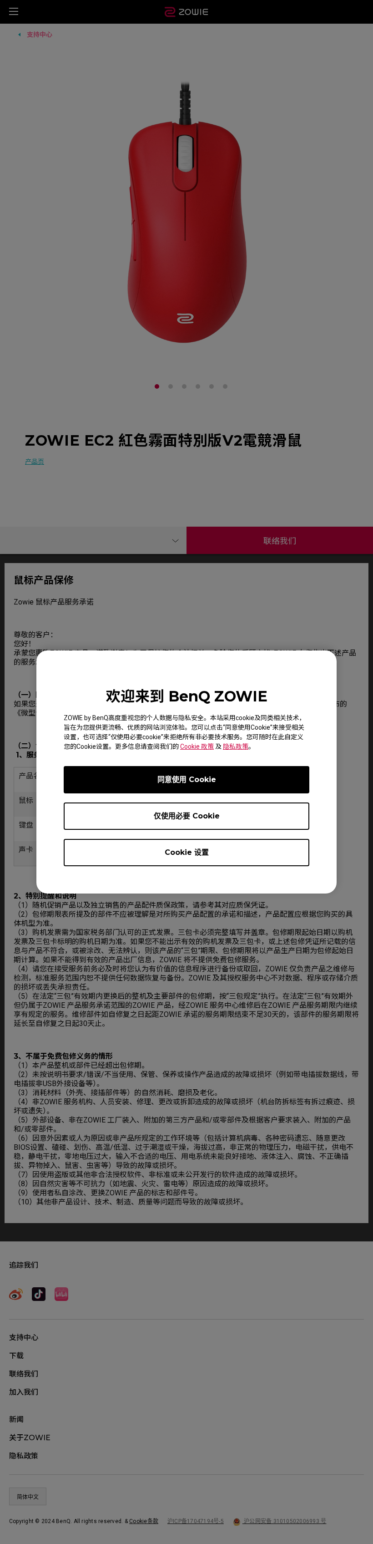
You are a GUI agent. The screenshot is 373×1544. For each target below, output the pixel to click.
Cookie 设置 (187, 852)
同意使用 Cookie (186, 779)
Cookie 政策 (197, 746)
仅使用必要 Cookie (187, 816)
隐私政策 (235, 746)
